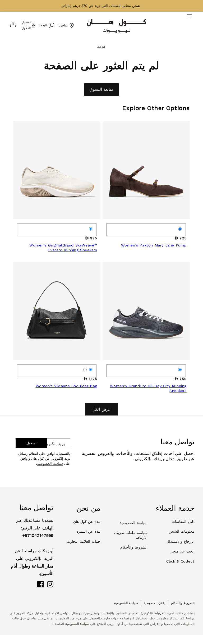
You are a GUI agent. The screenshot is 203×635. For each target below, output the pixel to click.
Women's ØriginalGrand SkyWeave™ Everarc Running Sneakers (63, 247)
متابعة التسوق (101, 89)
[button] (193, 25)
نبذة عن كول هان (86, 521)
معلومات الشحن (182, 531)
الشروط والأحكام (133, 547)
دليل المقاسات (183, 521)
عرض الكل (102, 409)
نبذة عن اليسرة (88, 531)
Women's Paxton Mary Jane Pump (154, 245)
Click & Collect (180, 561)
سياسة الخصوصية (50, 463)
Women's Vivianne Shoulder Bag (66, 386)
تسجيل (31, 443)
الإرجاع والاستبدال (181, 541)
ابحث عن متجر (183, 551)
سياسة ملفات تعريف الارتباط (130, 535)
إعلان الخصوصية (154, 603)
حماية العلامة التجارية (83, 541)
